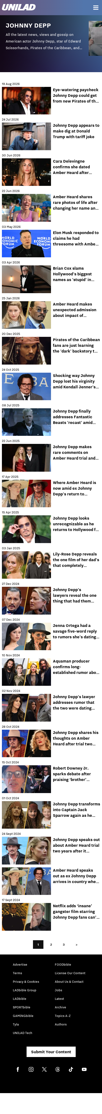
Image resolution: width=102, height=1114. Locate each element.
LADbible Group (24, 990)
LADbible (19, 998)
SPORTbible (21, 1007)
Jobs (58, 990)
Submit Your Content (51, 1051)
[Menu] (96, 7)
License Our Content (70, 973)
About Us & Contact (69, 981)
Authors (61, 1024)
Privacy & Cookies (26, 981)
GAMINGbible (23, 1016)
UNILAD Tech (22, 1033)
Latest (59, 998)
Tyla (16, 1024)
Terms (17, 973)
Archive (60, 1007)
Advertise (20, 964)
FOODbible (63, 964)
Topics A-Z (63, 1016)
